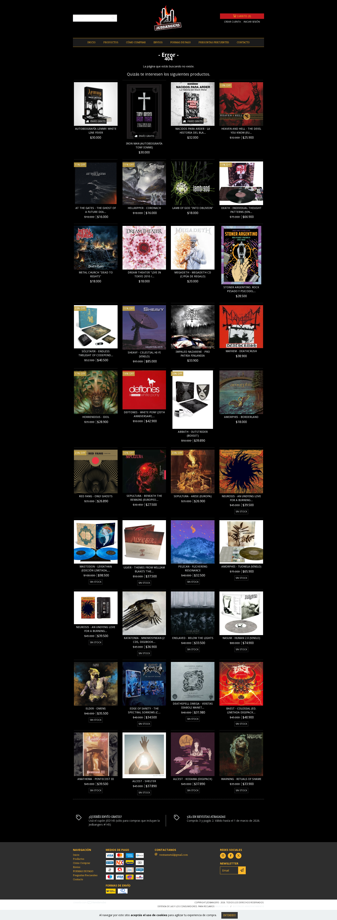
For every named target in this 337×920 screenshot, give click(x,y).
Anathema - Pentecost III (95, 779)
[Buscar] (113, 18)
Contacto (243, 42)
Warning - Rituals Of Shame (241, 779)
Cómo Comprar (136, 42)
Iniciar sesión (252, 21)
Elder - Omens (96, 708)
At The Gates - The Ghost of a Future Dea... (95, 209)
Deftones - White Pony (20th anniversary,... (144, 414)
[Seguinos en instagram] (223, 856)
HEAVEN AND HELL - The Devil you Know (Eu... (241, 130)
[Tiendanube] (90, 903)
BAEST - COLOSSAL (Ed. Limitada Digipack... (241, 710)
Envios (157, 42)
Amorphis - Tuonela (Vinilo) (241, 566)
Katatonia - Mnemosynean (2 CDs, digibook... (144, 639)
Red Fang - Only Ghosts (96, 496)
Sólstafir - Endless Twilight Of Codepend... (95, 353)
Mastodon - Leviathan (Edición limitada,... (96, 568)
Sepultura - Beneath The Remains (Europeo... (144, 497)
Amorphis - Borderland (241, 417)
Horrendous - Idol (95, 417)
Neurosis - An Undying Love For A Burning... (241, 498)
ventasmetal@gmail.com (173, 855)
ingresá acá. (222, 906)
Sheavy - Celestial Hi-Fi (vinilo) (144, 354)
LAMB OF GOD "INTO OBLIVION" (192, 208)
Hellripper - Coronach (144, 208)
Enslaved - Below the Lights (192, 638)
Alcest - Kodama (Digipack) (192, 779)
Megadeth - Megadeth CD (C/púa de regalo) (192, 274)
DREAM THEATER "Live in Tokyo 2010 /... (144, 274)
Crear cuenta (232, 21)
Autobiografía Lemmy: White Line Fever (95, 130)
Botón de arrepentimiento (248, 906)
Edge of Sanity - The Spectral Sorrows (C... (144, 710)
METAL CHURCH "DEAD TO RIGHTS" (96, 274)
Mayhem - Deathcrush (241, 351)
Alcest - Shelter (144, 781)
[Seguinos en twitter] (238, 856)
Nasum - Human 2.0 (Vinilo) (241, 638)
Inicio (91, 42)
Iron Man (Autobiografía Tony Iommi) (144, 145)
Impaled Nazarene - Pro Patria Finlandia (193, 353)
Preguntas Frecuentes (214, 42)
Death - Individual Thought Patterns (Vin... (241, 209)
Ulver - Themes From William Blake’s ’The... (144, 569)
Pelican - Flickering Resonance (192, 568)
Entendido (229, 915)
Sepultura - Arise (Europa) (193, 496)
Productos (110, 42)
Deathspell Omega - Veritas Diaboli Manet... (193, 705)
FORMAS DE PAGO (180, 42)
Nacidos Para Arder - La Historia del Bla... (192, 130)
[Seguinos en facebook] (231, 856)
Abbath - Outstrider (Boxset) (193, 433)
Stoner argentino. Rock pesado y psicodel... (241, 289)
